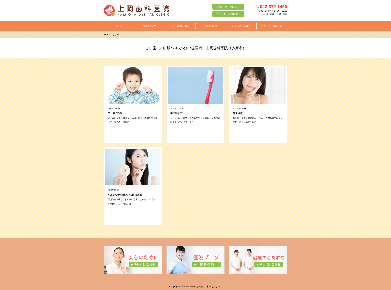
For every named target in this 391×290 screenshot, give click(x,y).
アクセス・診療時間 (227, 14)
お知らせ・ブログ (227, 6)
